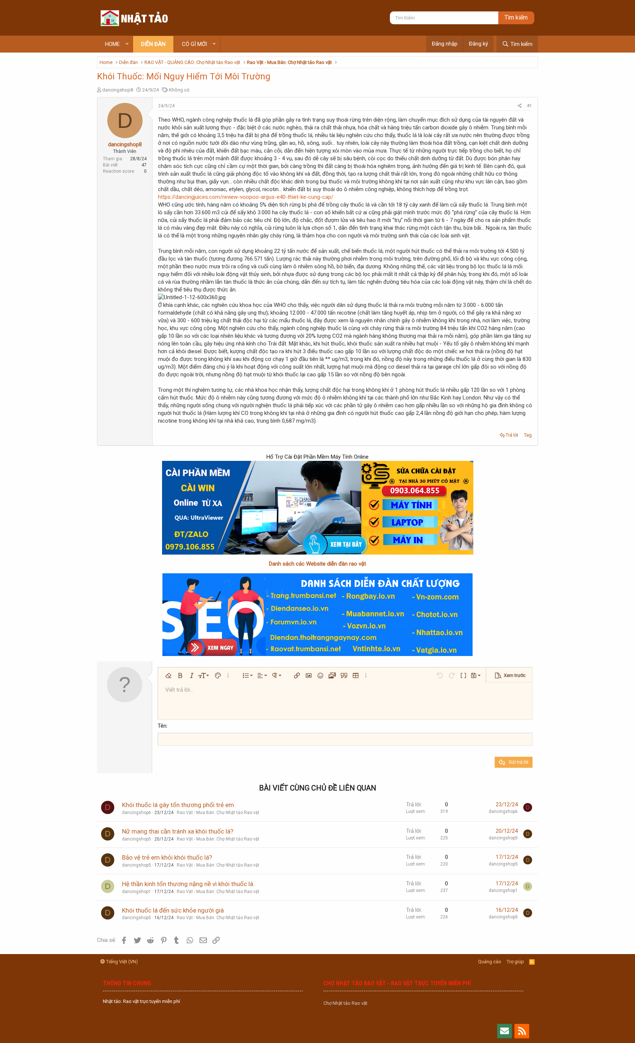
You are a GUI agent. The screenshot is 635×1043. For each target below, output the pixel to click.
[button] (127, 44)
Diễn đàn (153, 44)
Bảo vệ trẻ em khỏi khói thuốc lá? (167, 857)
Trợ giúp (515, 961)
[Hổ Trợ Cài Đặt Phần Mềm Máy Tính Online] (317, 508)
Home (112, 44)
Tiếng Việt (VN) (121, 961)
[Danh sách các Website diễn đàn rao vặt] (317, 614)
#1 (529, 105)
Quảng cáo (489, 961)
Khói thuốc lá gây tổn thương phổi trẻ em (178, 805)
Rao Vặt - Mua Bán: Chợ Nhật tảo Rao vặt (218, 812)
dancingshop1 (136, 891)
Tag (528, 435)
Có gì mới (194, 44)
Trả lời (512, 435)
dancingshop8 (117, 90)
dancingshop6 (136, 812)
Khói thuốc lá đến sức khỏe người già (173, 910)
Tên (162, 726)
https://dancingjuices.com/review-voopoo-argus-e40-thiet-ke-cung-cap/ (245, 197)
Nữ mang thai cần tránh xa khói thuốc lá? (177, 831)
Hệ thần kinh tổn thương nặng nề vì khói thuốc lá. (188, 884)
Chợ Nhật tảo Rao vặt (345, 1003)
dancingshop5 (136, 839)
